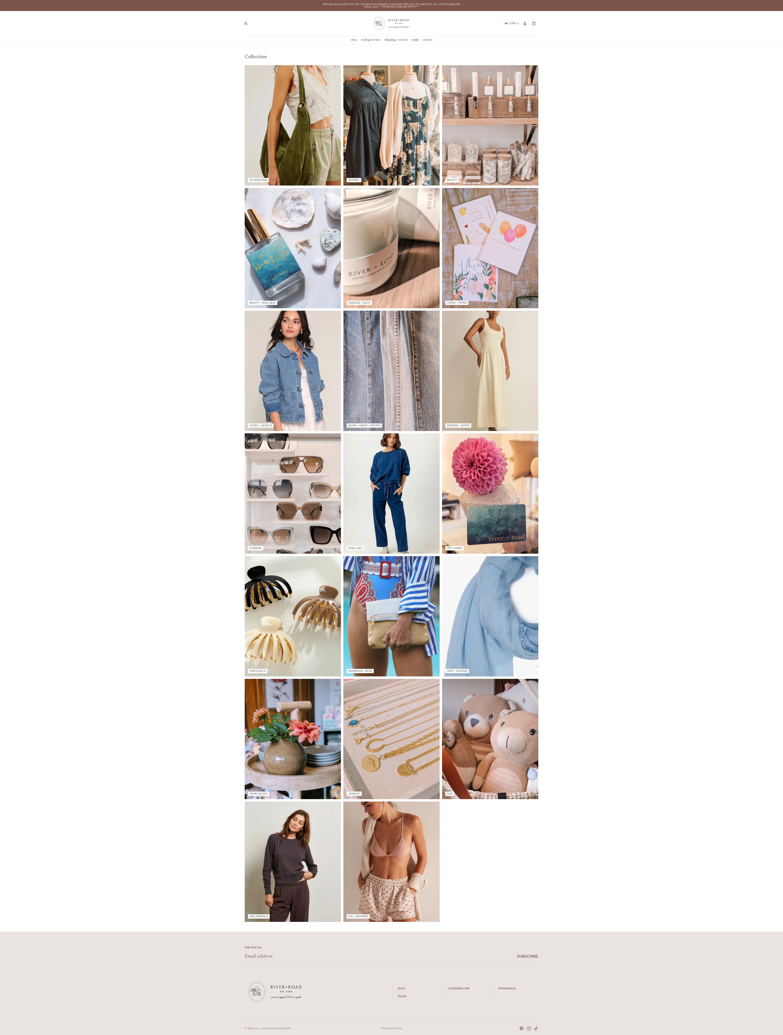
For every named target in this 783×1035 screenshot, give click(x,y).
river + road (260, 1028)
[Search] (245, 23)
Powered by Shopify (279, 1028)
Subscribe (527, 956)
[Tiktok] (535, 1028)
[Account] (524, 23)
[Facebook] (521, 1028)
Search (402, 996)
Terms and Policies (391, 1028)
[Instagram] (528, 1028)
